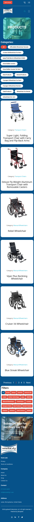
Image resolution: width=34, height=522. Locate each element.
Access (8, 392)
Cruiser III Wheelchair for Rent (12, 52)
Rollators (12, 410)
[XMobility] (7, 11)
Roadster (5, 410)
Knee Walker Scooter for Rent (12, 69)
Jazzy (22, 397)
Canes (4, 397)
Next (28, 382)
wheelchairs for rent (9, 97)
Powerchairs (20, 401)
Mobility (29, 397)
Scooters (29, 401)
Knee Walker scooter (9, 63)
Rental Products (27, 406)
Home (14, 31)
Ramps (14, 392)
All (3, 392)
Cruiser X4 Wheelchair (17, 323)
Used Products (21, 410)
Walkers (29, 410)
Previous (7, 382)
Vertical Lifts (28, 392)
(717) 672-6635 (5, 489)
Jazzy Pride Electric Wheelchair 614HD (14, 58)
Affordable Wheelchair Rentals (19, 47)
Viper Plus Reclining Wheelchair (17, 277)
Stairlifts (20, 392)
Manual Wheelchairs (8, 401)
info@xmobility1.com (7, 492)
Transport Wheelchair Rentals (12, 86)
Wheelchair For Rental (23, 91)
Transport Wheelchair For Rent (12, 80)
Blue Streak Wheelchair (17, 370)
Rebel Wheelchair (17, 230)
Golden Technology (14, 397)
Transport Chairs (6, 406)
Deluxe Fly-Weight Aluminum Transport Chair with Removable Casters (17, 184)
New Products (17, 406)
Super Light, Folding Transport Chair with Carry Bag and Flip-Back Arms (17, 138)
